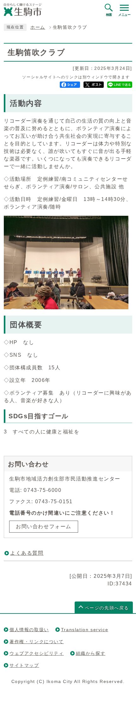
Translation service (84, 629)
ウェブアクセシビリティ (36, 653)
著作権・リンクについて (36, 641)
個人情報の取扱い (29, 629)
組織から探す (91, 653)
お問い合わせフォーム (43, 526)
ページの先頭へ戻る (107, 608)
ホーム (37, 27)
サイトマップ (24, 665)
